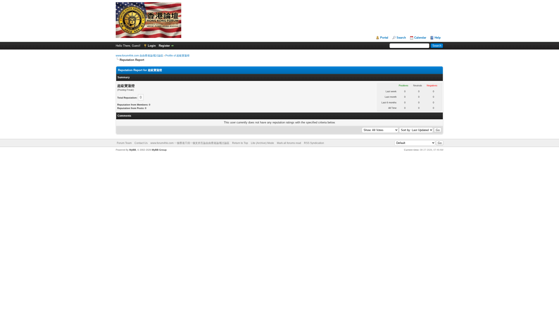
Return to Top (240, 143)
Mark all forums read (289, 143)
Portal (384, 37)
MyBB (132, 149)
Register (164, 45)
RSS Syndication (314, 143)
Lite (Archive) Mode (262, 143)
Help (438, 37)
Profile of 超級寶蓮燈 (177, 55)
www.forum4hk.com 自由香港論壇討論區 (139, 55)
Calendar (420, 37)
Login (152, 45)
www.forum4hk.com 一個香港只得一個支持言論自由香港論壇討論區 (189, 143)
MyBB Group (159, 149)
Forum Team (124, 143)
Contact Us (141, 143)
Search (401, 37)
